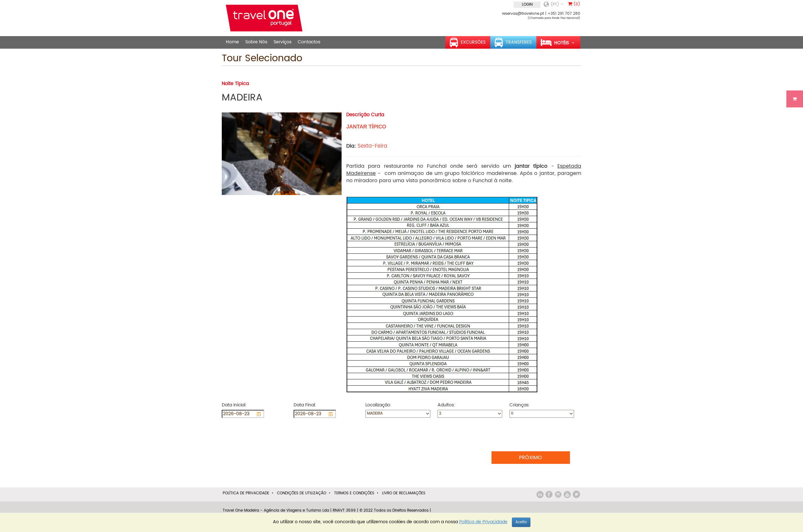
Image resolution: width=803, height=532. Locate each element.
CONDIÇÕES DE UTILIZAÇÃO (301, 493)
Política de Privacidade (246, 493)
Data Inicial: (235, 405)
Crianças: (520, 405)
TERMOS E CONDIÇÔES (354, 493)
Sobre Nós (256, 42)
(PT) (555, 5)
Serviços (282, 42)
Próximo (530, 457)
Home (232, 42)
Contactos (309, 42)
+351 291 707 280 (564, 14)
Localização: (379, 405)
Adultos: (447, 405)
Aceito (521, 522)
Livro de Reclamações (403, 493)
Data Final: (305, 405)
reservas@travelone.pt (523, 14)
